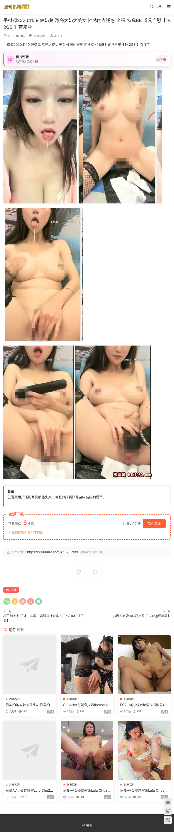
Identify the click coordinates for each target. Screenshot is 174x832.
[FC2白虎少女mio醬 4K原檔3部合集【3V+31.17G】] (144, 664)
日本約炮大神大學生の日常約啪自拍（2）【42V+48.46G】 (29, 705)
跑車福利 (39, 36)
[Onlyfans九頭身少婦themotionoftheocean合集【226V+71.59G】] (87, 664)
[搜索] (151, 6)
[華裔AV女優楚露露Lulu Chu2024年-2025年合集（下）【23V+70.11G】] (144, 750)
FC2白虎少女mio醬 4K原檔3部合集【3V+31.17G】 (143, 705)
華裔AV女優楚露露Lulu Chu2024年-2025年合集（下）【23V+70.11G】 (144, 790)
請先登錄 (154, 523)
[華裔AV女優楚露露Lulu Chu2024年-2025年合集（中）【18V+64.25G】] (87, 750)
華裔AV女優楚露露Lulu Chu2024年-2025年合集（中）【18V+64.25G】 (86, 790)
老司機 (17, 7)
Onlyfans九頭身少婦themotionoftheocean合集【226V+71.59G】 (86, 705)
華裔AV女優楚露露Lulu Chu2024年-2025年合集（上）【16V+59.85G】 (29, 790)
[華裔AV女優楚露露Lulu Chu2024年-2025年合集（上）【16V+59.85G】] (29, 750)
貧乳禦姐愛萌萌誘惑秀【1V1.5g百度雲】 (142, 616)
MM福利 (87, 825)
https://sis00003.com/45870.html (52, 552)
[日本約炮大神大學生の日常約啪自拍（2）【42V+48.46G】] (29, 664)
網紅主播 (11, 589)
